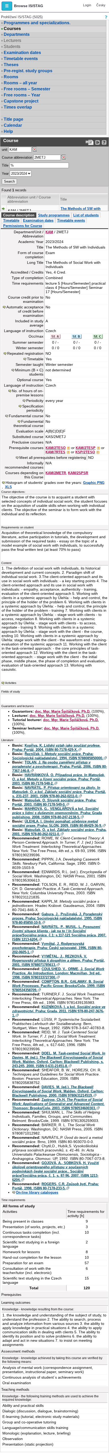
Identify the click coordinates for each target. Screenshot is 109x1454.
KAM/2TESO (56, 448)
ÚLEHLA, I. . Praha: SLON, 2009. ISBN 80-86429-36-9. (57, 823)
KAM (49, 232)
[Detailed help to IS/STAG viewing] (104, 142)
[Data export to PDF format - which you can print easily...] (89, 142)
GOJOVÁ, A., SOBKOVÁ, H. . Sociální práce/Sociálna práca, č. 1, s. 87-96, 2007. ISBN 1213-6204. (55, 1171)
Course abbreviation (17, 157)
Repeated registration (25, 353)
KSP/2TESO (85, 452)
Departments (17, 34)
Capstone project (21, 101)
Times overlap (18, 107)
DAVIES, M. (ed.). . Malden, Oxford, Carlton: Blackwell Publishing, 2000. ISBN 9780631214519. (58, 1091)
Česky (100, 5)
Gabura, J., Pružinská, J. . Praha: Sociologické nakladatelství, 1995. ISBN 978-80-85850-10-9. (57, 918)
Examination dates (22, 52)
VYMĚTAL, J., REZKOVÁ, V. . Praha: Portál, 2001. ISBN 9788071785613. (58, 960)
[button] (7, 6)
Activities (10, 682)
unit (4, 150)
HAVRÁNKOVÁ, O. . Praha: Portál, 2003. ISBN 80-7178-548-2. (58, 779)
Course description (18, 215)
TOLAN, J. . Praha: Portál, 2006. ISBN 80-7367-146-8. (59, 766)
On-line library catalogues (37, 1192)
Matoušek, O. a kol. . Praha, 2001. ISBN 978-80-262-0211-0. (59, 832)
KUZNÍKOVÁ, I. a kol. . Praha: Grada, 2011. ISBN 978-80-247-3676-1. (58, 1011)
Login (87, 5)
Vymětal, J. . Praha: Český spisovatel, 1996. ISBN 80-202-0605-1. (57, 948)
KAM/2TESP (86, 448)
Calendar (13, 125)
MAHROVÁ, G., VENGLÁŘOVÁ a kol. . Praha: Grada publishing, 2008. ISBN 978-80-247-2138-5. (57, 813)
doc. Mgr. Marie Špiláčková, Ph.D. (62, 711)
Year (5, 174)
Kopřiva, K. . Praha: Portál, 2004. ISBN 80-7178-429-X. (56, 747)
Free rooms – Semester (27, 89)
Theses (11, 64)
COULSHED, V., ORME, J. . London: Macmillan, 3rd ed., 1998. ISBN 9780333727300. (58, 973)
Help (8, 131)
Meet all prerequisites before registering (52, 457)
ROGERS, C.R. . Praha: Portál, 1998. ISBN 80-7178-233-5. (55, 1186)
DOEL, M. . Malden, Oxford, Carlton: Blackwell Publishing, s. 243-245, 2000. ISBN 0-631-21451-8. (58, 1059)
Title (5, 165)
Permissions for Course (22, 226)
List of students (86, 215)
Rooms (11, 77)
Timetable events (21, 58)
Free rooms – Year (22, 95)
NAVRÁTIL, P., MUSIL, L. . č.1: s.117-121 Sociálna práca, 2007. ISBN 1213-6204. (59, 933)
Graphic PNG (94, 483)
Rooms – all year (20, 83)
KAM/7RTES (55, 452)
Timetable (11, 220)
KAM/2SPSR (78, 473)
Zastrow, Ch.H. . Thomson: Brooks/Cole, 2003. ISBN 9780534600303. (58, 1104)
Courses (12, 28)
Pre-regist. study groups (28, 71)
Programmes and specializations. (37, 23)
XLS (8, 487)
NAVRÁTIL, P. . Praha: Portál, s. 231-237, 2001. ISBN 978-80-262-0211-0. (59, 792)
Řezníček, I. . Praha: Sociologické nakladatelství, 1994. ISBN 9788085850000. (57, 756)
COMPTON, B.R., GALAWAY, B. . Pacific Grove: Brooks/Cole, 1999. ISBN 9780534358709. (58, 986)
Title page (13, 119)
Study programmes (54, 215)
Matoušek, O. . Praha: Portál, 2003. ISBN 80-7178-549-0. (54, 802)
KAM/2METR (56, 473)
